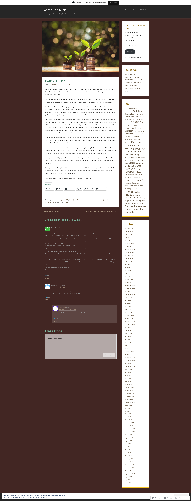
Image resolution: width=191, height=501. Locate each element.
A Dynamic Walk (64, 200)
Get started (113, 3)
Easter (141, 133)
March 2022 (128, 240)
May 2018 (128, 378)
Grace (131, 163)
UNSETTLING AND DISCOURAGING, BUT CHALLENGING (102, 211)
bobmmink (67, 84)
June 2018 (128, 375)
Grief (139, 166)
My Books (143, 9)
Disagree (139, 128)
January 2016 (129, 462)
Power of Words (141, 189)
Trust (134, 209)
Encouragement (131, 137)
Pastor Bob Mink (54, 10)
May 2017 (128, 414)
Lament (127, 180)
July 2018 (128, 372)
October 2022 (129, 228)
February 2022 (129, 243)
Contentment (128, 128)
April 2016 (128, 453)
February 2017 (129, 423)
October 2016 (129, 435)
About (133, 9)
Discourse (129, 134)
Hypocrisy (140, 172)
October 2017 (129, 399)
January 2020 (129, 318)
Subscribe (130, 52)
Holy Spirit (130, 168)
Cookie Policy (45, 497)
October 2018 (129, 363)
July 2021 (128, 264)
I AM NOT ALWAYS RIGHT (50, 211)
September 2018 (130, 366)
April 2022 (128, 237)
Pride (128, 194)
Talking (141, 204)
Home (125, 9)
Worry (127, 212)
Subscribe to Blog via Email (135, 27)
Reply (47, 278)
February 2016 (129, 459)
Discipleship (140, 131)
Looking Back (130, 183)
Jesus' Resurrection (131, 175)
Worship (131, 212)
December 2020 (130, 285)
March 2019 (128, 348)
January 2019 (129, 354)
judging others (137, 177)
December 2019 (130, 321)
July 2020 (128, 300)
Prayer (129, 191)
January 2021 (129, 282)
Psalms (137, 198)
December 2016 (130, 429)
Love (141, 183)
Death (134, 128)
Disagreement (130, 131)
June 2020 (128, 303)
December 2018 (130, 357)
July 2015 (128, 480)
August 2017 (129, 405)
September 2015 (130, 474)
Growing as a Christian (75, 200)
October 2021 (129, 255)
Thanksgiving (131, 206)
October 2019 (129, 327)
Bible (126, 117)
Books (126, 123)
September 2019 (130, 330)
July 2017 (128, 408)
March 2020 (128, 312)
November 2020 (130, 288)
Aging (135, 111)
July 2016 (128, 444)
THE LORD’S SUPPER (131, 86)
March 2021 (128, 276)
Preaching (137, 192)
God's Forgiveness (137, 155)
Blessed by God (139, 117)
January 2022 (129, 246)
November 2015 (130, 468)
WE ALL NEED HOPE (130, 74)
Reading (142, 198)
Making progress (87, 200)
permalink (66, 202)
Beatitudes (129, 114)
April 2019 (128, 345)
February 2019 (129, 351)
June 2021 (128, 267)
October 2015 (129, 471)
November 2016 (130, 432)
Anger (140, 111)
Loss (137, 183)
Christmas (136, 122)
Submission (134, 204)
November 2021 (130, 252)
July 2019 (128, 336)
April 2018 (128, 381)
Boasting (128, 119)
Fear (140, 142)
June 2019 (128, 339)
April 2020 (128, 309)
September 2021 (130, 258)
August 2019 (129, 333)
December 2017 (130, 393)
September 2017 (130, 402)
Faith (134, 142)
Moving (128, 188)
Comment (108, 355)
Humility (140, 169)
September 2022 (130, 231)
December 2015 (130, 465)
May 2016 (128, 450)
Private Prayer (136, 195)
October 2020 (129, 291)
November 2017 (130, 396)
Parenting (134, 189)
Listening (138, 180)
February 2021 (129, 279)
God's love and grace (132, 157)
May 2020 (128, 306)
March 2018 (128, 384)
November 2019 (130, 324)
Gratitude (130, 165)
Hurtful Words (130, 172)
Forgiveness (132, 148)
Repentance (130, 200)
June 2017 (128, 411)
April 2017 (128, 417)
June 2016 (128, 447)
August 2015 (129, 477)
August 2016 (129, 441)
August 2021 (129, 261)
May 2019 (128, 342)
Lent (131, 180)
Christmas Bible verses (131, 125)
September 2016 (130, 438)
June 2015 (128, 483)
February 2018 (129, 387)
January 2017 (129, 426)
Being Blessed (139, 114)
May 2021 (128, 270)
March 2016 (128, 456)
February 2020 (129, 315)
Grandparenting (139, 163)
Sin (129, 203)
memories (139, 186)
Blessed (131, 117)
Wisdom (140, 209)
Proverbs (129, 198)
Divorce (135, 134)
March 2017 (128, 420)
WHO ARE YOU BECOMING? (133, 83)
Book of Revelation (137, 119)
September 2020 (130, 294)
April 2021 (128, 273)
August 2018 (129, 369)
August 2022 (129, 234)
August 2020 (129, 297)
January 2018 (129, 390)
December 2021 (130, 249)
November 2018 (130, 360)
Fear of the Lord (132, 145)
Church (139, 125)
